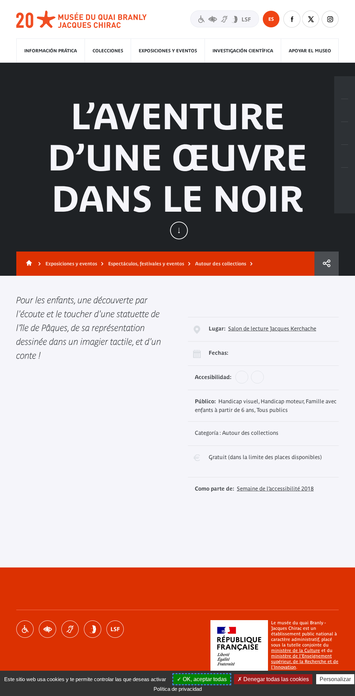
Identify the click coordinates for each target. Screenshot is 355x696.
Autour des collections (220, 263)
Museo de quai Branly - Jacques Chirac (81, 19)
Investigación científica (243, 50)
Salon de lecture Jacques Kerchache (272, 328)
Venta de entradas (344, 87)
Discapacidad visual (47, 629)
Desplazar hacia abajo (179, 230)
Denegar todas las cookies (275, 679)
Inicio (27, 264)
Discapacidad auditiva (70, 629)
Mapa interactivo (344, 179)
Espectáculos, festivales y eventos (146, 263)
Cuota (326, 264)
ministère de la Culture (295, 650)
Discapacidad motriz (25, 629)
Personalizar (335, 679)
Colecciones (108, 50)
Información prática (50, 50)
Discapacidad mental (92, 629)
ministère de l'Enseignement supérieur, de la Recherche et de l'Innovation (304, 661)
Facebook (292, 19)
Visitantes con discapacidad (224, 18)
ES (271, 19)
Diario (344, 133)
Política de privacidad (178, 689)
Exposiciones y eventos (168, 50)
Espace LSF (115, 629)
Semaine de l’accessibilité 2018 (275, 488)
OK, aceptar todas (204, 679)
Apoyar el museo (310, 50)
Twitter (311, 19)
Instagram (330, 19)
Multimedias (344, 156)
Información (344, 110)
